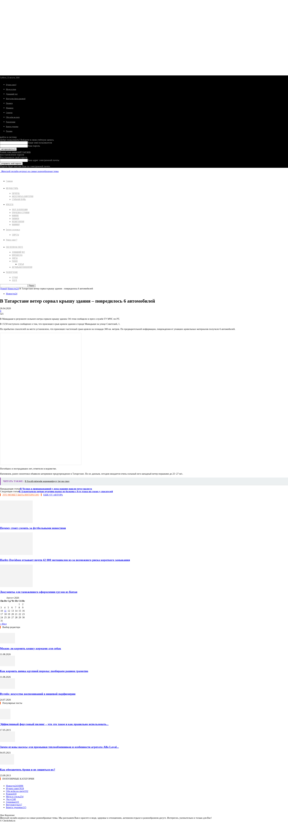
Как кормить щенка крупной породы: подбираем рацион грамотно (44, 671)
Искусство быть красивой (15, 99)
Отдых (15, 277)
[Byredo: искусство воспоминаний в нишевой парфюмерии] (7, 688)
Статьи (21, 264)
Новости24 (13, 288)
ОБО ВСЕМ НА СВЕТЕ (14, 246)
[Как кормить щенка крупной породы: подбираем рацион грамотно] (7, 665)
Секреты (9, 113)
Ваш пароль (34, 146)
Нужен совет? (11, 85)
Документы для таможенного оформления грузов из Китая (38, 591)
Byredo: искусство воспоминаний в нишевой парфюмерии (37, 693)
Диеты (15, 258)
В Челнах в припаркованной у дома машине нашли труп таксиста (56, 488)
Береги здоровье (12, 127)
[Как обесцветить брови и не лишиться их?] (7, 763)
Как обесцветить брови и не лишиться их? (27, 769)
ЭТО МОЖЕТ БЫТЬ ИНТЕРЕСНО (20, 494)
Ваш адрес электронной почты (43, 160)
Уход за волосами (20, 209)
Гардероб (16, 193)
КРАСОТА (9, 204)
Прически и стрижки (20, 212)
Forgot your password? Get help (15, 152)
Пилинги (9, 103)
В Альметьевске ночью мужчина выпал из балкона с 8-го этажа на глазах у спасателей (66, 491)
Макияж (15, 215)
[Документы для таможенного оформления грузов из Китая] (16, 586)
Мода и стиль (11, 89)
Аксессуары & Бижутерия (22, 196)
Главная (9, 180)
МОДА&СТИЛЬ (12, 188)
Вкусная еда (17, 255)
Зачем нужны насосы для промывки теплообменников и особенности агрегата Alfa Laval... (59, 747)
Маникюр (9, 108)
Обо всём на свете (13, 117)
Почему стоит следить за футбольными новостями (33, 528)
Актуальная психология (22, 267)
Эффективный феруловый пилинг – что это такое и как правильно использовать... (54, 724)
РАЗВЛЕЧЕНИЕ (12, 272)
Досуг (14, 280)
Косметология (18, 221)
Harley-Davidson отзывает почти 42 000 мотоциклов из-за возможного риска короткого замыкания (65, 560)
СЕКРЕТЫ (15, 234)
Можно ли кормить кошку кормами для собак (30, 648)
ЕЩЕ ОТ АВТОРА (53, 494)
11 (5, 611)
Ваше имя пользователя (40, 142)
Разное (15, 261)
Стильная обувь (19, 199)
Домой (3, 288)
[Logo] (0, 171)
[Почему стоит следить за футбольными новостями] (16, 522)
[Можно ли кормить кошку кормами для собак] (7, 642)
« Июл (3, 624)
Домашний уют (12, 94)
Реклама (9, 131)
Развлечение (10, 122)
